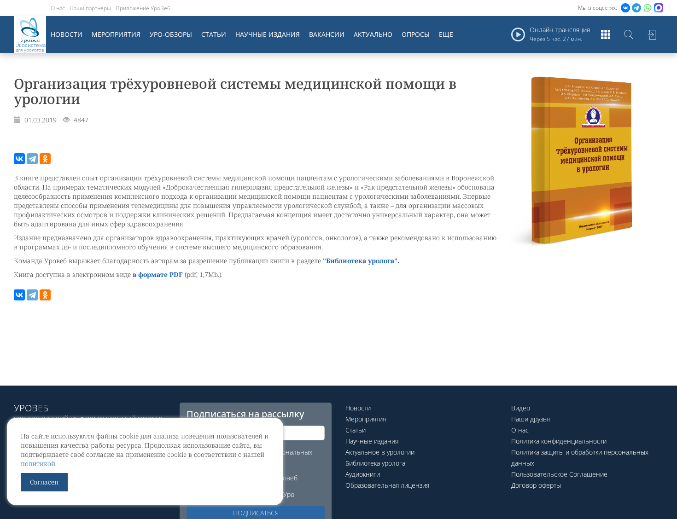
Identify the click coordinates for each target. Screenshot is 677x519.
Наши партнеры (90, 8)
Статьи (213, 34)
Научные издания (267, 34)
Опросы (416, 34)
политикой (38, 463)
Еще (446, 34)
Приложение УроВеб (143, 8)
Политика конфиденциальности (559, 441)
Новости (66, 34)
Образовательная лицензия (387, 485)
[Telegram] (32, 158)
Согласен (44, 482)
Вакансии (326, 34)
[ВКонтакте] (19, 158)
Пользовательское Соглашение (559, 474)
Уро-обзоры (171, 34)
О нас (58, 8)
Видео (520, 408)
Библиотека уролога (375, 463)
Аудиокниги (362, 474)
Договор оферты (536, 485)
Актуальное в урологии (379, 452)
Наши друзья (530, 419)
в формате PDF (158, 274)
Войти (651, 34)
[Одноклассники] (45, 158)
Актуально (373, 34)
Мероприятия (116, 34)
